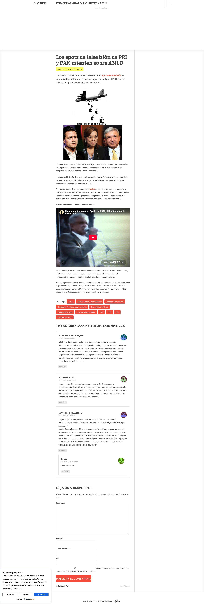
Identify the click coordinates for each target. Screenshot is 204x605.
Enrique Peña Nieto (65, 312)
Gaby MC (60, 69)
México (79, 69)
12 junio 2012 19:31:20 (68, 416)
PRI (117, 312)
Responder (62, 367)
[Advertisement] (102, 26)
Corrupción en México (99, 307)
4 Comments (85, 326)
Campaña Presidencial (114, 301)
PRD (109, 312)
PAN (101, 312)
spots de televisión (111, 75)
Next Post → (125, 586)
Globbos (40, 3)
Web (58, 558)
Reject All (25, 594)
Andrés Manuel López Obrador (90, 301)
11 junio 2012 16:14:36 (68, 380)
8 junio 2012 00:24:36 (68, 338)
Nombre (59, 538)
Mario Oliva (66, 377)
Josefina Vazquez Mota (86, 312)
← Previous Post (62, 586)
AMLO (92, 189)
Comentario (61, 503)
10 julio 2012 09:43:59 (70, 461)
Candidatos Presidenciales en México (72, 307)
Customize (10, 594)
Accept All (41, 594)
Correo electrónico (64, 548)
